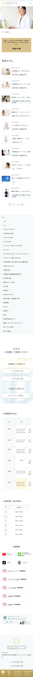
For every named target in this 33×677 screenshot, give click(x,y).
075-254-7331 (16, 371)
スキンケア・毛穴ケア (9, 229)
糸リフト (5, 307)
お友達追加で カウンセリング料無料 (26, 554)
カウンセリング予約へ (16, 396)
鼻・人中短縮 (7, 331)
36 (18, 204)
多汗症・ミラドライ (8, 294)
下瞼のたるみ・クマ (8, 266)
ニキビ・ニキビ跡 (8, 237)
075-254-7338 (16, 378)
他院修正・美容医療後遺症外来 (12, 274)
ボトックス (6, 250)
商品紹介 (6, 290)
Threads (24, 563)
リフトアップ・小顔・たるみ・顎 (11, 258)
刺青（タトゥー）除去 (9, 282)
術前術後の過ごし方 (9, 319)
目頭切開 (6, 302)
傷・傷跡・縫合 (7, 278)
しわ (4, 225)
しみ (4, 221)
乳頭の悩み (6, 270)
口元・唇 (5, 286)
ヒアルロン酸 (7, 241)
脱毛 (4, 315)
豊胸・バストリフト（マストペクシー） (13, 323)
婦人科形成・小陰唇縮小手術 (11, 298)
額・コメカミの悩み (8, 327)
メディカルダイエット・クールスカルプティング (16, 254)
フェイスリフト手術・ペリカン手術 (12, 246)
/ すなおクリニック (9, 554)
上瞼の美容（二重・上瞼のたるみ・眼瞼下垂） (15, 262)
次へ (22, 204)
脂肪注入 (6, 311)
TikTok (9, 563)
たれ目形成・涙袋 (8, 233)
